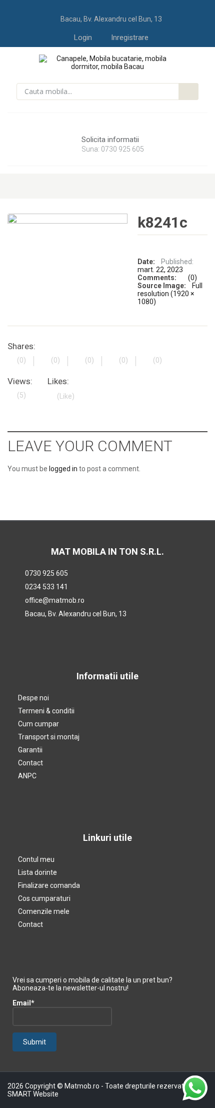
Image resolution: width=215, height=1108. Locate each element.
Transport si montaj (49, 737)
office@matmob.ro (54, 600)
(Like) (65, 396)
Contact (30, 763)
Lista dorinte (37, 872)
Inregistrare (129, 37)
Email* (23, 1003)
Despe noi (33, 698)
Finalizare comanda (49, 885)
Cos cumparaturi (44, 898)
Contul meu (36, 859)
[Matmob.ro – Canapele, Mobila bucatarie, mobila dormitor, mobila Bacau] (107, 62)
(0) (192, 278)
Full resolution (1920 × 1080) (170, 294)
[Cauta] (188, 91)
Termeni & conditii (46, 711)
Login (83, 37)
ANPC (27, 776)
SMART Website (33, 1094)
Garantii (30, 750)
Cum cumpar (38, 724)
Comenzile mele (44, 911)
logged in (63, 469)
